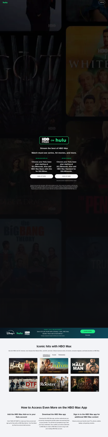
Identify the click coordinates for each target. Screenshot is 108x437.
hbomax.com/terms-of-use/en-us (66, 187)
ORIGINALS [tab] (46, 355)
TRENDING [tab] (61, 355)
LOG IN (102, 2)
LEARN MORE (88, 331)
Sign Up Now (41, 176)
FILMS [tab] (54, 355)
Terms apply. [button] (87, 335)
